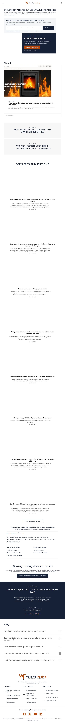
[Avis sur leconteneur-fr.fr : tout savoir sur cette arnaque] (32, 147)
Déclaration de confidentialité (53, 718)
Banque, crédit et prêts (13, 552)
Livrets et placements (39, 547)
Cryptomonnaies (38, 550)
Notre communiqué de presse (41, 529)
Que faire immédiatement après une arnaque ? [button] (25, 631)
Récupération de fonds (40, 552)
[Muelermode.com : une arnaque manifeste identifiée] (32, 130)
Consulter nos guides (30, 50)
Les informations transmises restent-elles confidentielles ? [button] (29, 660)
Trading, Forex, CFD (13, 550)
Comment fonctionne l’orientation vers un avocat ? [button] (26, 653)
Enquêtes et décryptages (14, 555)
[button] (3, 3)
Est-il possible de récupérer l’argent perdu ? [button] (23, 647)
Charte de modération (32, 720)
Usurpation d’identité (13, 547)
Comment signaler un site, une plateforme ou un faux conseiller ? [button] (28, 639)
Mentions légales (39, 718)
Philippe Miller (10, 115)
